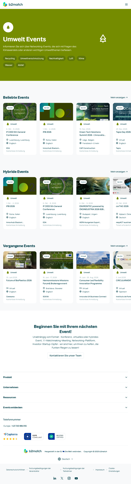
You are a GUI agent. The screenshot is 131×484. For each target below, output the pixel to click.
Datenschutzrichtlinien (15, 469)
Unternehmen (10, 387)
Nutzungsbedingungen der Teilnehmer (74, 469)
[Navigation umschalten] (126, 4)
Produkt (7, 377)
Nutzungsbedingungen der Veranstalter (40, 469)
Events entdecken (12, 407)
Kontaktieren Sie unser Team (65, 355)
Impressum (100, 469)
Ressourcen (9, 397)
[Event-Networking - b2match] (13, 4)
